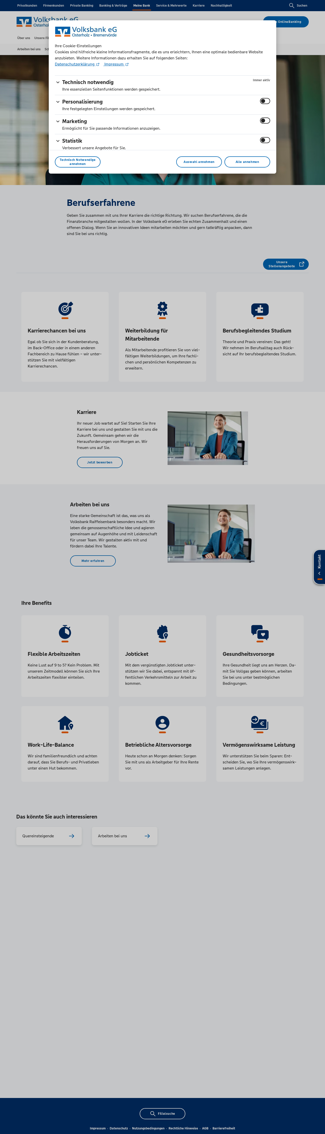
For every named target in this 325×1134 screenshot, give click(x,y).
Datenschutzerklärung (75, 64)
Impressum (114, 64)
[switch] (265, 101)
